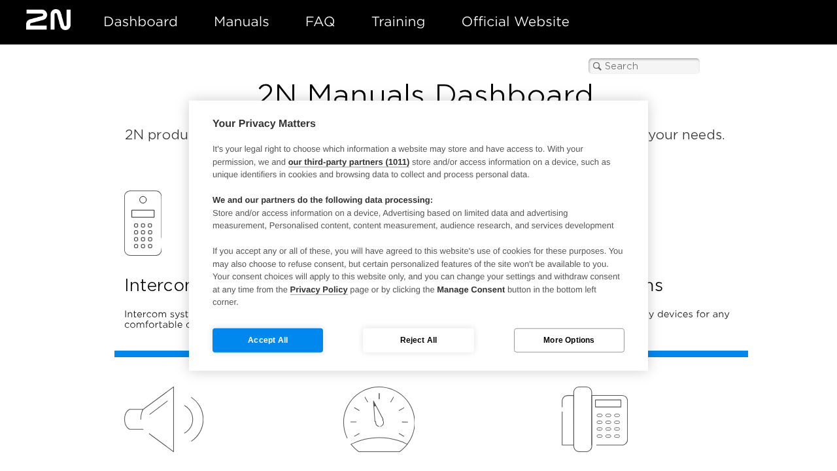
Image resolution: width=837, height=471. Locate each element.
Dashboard (140, 21)
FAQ (320, 21)
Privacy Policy (319, 289)
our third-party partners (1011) (349, 161)
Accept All (268, 340)
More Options (568, 340)
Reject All (418, 340)
